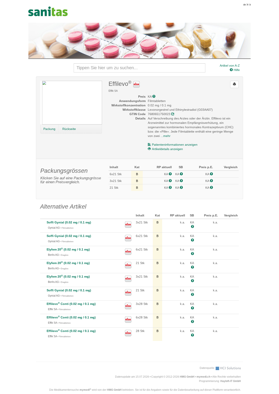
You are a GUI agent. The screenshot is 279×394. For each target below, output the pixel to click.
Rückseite (69, 129)
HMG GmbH (187, 376)
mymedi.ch (203, 376)
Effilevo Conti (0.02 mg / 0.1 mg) (71, 304)
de (244, 4)
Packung (49, 129)
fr (247, 4)
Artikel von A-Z (230, 65)
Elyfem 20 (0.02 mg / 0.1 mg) (68, 249)
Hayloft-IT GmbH (230, 381)
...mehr (165, 136)
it (250, 4)
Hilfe (236, 70)
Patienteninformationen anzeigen (174, 144)
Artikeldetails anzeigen (167, 149)
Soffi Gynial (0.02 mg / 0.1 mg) (69, 222)
